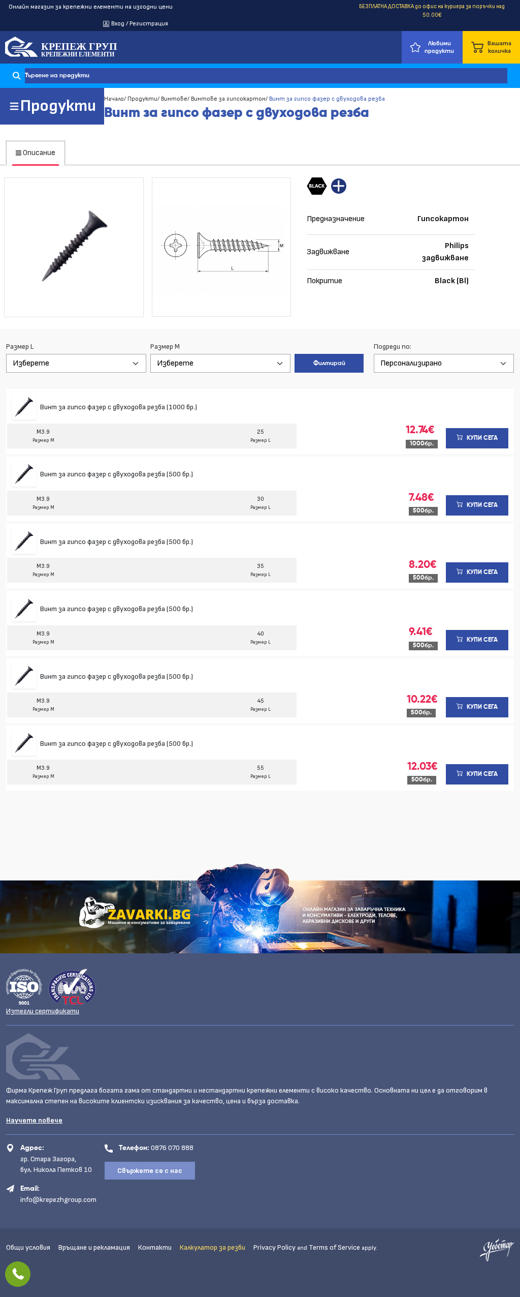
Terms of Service (334, 1247)
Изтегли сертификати (42, 1011)
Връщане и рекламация (94, 1247)
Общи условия (28, 1247)
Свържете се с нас (149, 1170)
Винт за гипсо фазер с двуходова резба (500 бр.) (116, 474)
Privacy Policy (274, 1247)
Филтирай (329, 363)
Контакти (155, 1247)
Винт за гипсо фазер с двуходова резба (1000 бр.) (118, 407)
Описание (38, 153)
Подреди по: (392, 346)
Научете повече (34, 1120)
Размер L (20, 346)
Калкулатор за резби (212, 1247)
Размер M (165, 346)
